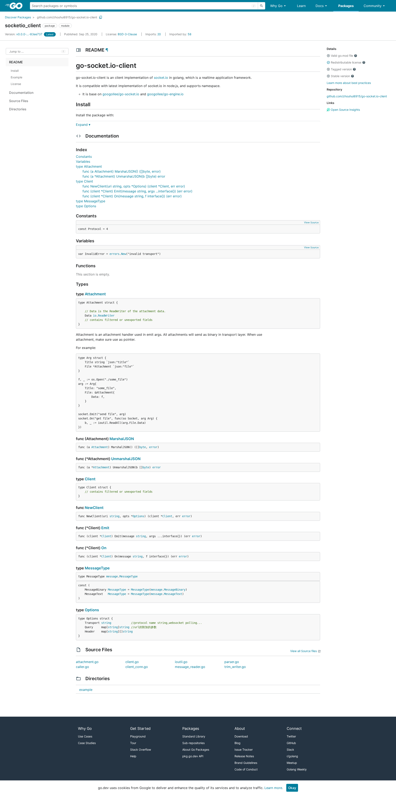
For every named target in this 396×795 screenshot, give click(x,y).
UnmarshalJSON (125, 459)
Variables (83, 161)
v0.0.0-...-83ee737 (24, 34)
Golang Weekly (297, 769)
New (123, 254)
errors (114, 254)
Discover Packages (18, 17)
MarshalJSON (122, 439)
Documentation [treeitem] (21, 93)
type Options (86, 206)
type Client (84, 181)
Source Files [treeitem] (18, 101)
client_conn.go (136, 667)
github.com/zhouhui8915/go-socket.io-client (67, 17)
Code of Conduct (246, 769)
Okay (292, 788)
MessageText (173, 594)
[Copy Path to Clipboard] (101, 17)
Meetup (292, 762)
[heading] (17, 5)
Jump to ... (16, 51)
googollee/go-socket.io (121, 94)
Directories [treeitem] (17, 109)
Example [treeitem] (16, 77)
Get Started (140, 728)
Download (241, 736)
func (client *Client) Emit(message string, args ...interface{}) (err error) (137, 191)
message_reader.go (190, 667)
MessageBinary (174, 589)
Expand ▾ (83, 124)
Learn (301, 6)
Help (133, 756)
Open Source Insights (345, 109)
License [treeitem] (16, 84)
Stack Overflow (140, 749)
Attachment (95, 294)
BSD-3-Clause (127, 34)
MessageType (97, 568)
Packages (346, 6)
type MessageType (90, 201)
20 (153, 34)
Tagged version (341, 69)
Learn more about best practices (349, 83)
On (103, 548)
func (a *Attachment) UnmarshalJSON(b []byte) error (123, 176)
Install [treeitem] (15, 70)
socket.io (161, 77)
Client (90, 479)
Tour (133, 743)
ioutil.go (181, 662)
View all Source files (303, 651)
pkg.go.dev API (192, 756)
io (94, 315)
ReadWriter (106, 315)
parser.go (231, 662)
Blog (237, 743)
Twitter (291, 736)
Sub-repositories (193, 743)
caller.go (82, 667)
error (153, 447)
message (112, 576)
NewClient (94, 507)
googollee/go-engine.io (165, 94)
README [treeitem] (16, 62)
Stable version (340, 76)
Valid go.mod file (342, 55)
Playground (138, 736)
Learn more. (273, 788)
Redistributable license (346, 62)
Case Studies (87, 743)
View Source (311, 222)
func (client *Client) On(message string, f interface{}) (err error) (132, 196)
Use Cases (85, 736)
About (240, 728)
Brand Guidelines (246, 762)
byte (142, 447)
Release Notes (244, 756)
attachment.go (87, 662)
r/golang (292, 756)
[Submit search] (261, 5)
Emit (105, 528)
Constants (84, 156)
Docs (320, 6)
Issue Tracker (244, 749)
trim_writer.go (235, 667)
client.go (132, 662)
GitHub (291, 743)
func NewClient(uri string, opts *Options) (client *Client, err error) (133, 186)
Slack (290, 749)
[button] (328, 55)
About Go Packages (195, 749)
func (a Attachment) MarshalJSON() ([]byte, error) (121, 171)
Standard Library (193, 736)
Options (138, 516)
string (114, 516)
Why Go (276, 6)
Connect (294, 728)
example (85, 690)
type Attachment (89, 166)
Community (373, 6)
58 (180, 34)
